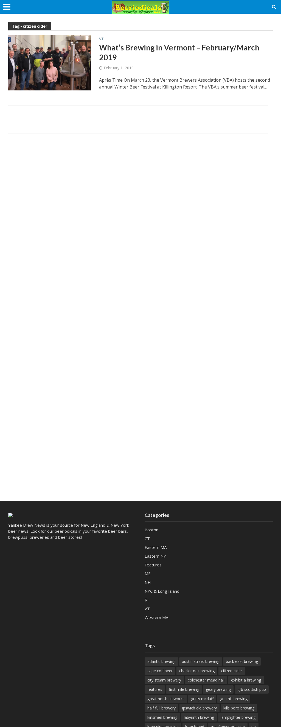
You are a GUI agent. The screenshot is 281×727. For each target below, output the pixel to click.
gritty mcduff (202, 698)
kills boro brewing (238, 708)
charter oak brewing (197, 670)
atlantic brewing (161, 661)
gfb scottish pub (251, 689)
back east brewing (242, 661)
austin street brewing (200, 661)
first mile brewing (184, 689)
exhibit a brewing (246, 680)
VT (101, 39)
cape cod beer (160, 670)
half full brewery (161, 708)
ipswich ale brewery (199, 708)
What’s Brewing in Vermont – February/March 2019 (179, 52)
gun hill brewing (234, 698)
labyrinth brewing (199, 717)
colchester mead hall (206, 680)
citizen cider (231, 670)
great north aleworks (165, 698)
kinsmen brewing (162, 717)
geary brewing (218, 689)
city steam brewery (164, 680)
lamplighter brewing (238, 717)
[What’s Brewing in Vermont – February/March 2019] (49, 62)
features (154, 689)
